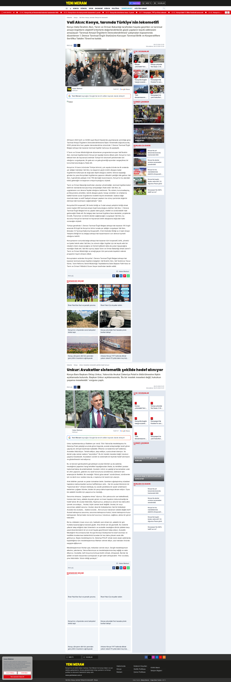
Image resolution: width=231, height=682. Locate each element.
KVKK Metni (155, 668)
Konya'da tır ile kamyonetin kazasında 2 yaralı (77, 12)
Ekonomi (99, 8)
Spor (91, 8)
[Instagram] (153, 657)
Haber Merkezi (77, 89)
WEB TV (71, 657)
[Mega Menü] (66, 8)
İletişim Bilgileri (156, 671)
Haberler (69, 17)
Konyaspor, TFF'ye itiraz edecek (147, 12)
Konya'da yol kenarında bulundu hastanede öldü (34, 12)
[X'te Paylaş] (78, 45)
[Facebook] (146, 657)
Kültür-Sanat (141, 8)
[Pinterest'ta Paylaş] (124, 275)
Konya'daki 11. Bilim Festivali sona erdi (182, 12)
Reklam (119, 672)
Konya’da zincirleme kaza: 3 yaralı (115, 12)
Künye (119, 669)
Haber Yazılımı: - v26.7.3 (149, 680)
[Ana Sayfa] (70, 8)
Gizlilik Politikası (140, 669)
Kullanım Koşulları (140, 666)
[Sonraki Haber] (228, 12)
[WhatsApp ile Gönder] (128, 275)
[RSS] (164, 657)
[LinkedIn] (156, 657)
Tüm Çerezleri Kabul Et (17, 676)
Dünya (107, 8)
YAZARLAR (89, 657)
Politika (115, 8)
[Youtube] (160, 657)
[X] (149, 657)
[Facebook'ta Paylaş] (75, 45)
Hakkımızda (121, 666)
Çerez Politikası (140, 672)
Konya (76, 8)
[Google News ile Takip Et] (125, 89)
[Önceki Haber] (226, 12)
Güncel (83, 8)
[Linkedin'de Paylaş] (121, 275)
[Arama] (164, 8)
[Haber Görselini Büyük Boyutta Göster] (98, 67)
